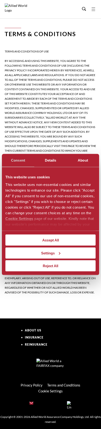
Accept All (50, 240)
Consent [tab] (18, 160)
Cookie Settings (19, 218)
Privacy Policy (32, 385)
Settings (48, 253)
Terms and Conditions (63, 385)
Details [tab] (50, 160)
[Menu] (96, 9)
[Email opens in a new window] (31, 404)
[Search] (84, 9)
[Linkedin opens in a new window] (69, 404)
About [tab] (83, 160)
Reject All (50, 266)
